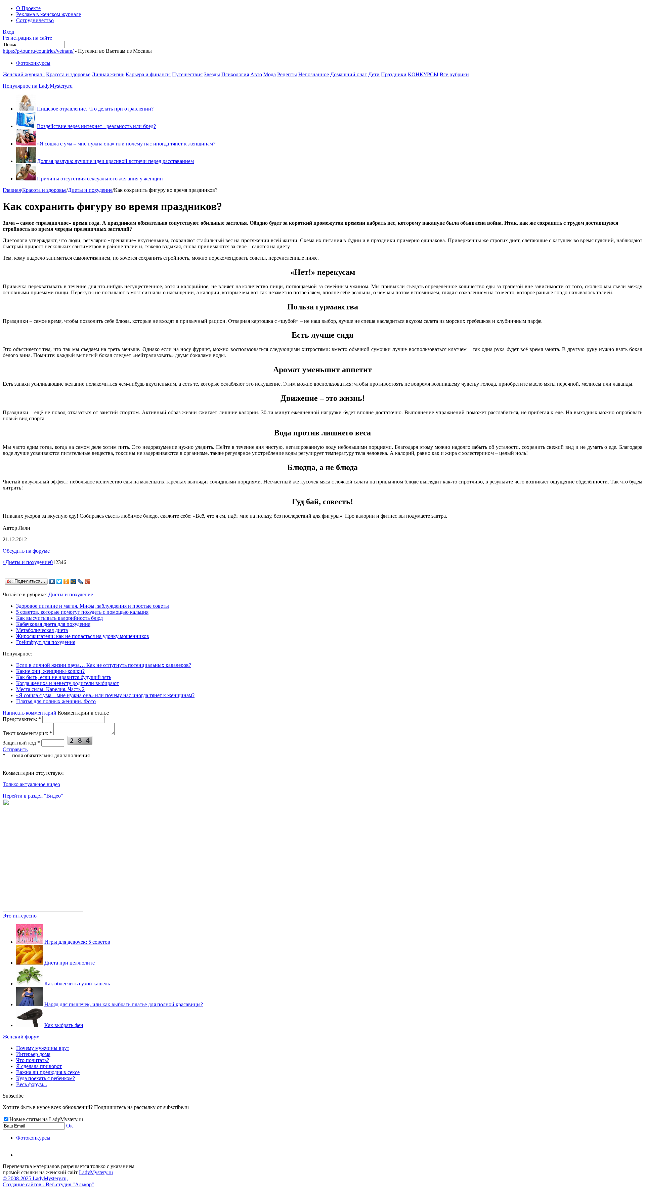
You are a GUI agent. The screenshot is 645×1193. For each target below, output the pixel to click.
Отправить (15, 749)
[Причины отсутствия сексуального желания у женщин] (26, 178)
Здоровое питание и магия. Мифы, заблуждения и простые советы (92, 606)
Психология (235, 74)
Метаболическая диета (42, 630)
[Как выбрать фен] (29, 1025)
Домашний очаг (348, 74)
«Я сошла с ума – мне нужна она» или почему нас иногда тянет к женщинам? (126, 143)
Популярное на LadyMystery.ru (38, 86)
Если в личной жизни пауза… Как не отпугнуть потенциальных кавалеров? (103, 665)
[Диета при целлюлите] (29, 963)
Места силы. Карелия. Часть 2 (50, 689)
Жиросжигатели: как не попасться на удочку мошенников (82, 636)
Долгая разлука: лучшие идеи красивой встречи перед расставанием (115, 161)
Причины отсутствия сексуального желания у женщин (100, 178)
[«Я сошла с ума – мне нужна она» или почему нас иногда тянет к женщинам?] (26, 143)
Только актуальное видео (31, 784)
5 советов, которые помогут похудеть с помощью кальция (82, 612)
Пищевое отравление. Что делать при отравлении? (95, 109)
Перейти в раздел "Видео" (33, 796)
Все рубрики (454, 74)
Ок (69, 1125)
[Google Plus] (87, 581)
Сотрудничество (35, 20)
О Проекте (28, 8)
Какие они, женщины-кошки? (50, 671)
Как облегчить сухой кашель (77, 983)
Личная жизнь (108, 74)
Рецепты (287, 74)
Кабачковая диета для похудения (53, 624)
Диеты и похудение (90, 190)
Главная (12, 190)
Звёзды (212, 74)
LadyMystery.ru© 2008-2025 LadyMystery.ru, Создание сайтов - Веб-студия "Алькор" (58, 1178)
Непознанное (313, 74)
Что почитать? (32, 1060)
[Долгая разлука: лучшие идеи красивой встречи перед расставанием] (26, 161)
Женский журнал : (24, 74)
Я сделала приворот (39, 1066)
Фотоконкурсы (33, 63)
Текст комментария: (27, 733)
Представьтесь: (22, 719)
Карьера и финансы (148, 74)
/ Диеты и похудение (26, 562)
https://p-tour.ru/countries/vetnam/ (38, 51)
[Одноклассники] (66, 581)
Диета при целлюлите (69, 963)
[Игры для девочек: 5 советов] (29, 942)
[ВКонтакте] (52, 581)
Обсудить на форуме (26, 551)
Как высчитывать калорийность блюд (59, 618)
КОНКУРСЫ (423, 74)
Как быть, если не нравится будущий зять (63, 677)
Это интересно (20, 916)
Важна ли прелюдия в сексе (48, 1072)
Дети (374, 74)
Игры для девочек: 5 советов (77, 942)
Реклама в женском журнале (48, 14)
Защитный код (21, 742)
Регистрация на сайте (27, 38)
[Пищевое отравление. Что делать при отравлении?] (26, 109)
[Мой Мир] (73, 581)
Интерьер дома (33, 1054)
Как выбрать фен (63, 1025)
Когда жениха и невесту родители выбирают (67, 683)
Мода (269, 74)
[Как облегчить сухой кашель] (29, 983)
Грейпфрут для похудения (45, 642)
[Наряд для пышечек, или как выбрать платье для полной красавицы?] (29, 1004)
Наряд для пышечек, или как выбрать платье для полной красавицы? (123, 1004)
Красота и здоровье (68, 74)
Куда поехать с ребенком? (45, 1078)
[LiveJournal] (80, 581)
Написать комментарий (29, 713)
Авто (256, 74)
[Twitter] (59, 581)
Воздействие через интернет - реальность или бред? (96, 126)
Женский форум (21, 1036)
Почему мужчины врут (42, 1048)
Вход (8, 32)
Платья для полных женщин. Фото (56, 701)
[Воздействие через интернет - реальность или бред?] (26, 126)
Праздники (393, 74)
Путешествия (187, 74)
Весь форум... (31, 1084)
